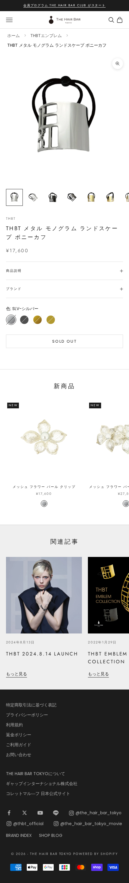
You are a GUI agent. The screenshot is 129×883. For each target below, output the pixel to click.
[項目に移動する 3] (52, 197)
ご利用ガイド (18, 745)
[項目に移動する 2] (33, 197)
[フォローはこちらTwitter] (25, 813)
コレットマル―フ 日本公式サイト (38, 793)
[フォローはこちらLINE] (56, 813)
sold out (64, 341)
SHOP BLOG (50, 835)
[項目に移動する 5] (91, 197)
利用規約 (14, 725)
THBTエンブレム (46, 36)
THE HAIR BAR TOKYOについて (35, 774)
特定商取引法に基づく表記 (31, 705)
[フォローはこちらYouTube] (40, 813)
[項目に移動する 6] (110, 197)
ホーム (13, 36)
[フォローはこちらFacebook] (9, 813)
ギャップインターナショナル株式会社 (41, 784)
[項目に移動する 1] (14, 197)
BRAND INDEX (19, 835)
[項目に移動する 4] (72, 197)
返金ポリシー (18, 735)
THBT (11, 218)
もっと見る (16, 674)
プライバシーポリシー (27, 715)
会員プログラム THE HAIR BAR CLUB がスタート (64, 5)
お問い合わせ (18, 755)
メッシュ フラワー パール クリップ (44, 486)
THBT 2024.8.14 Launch (42, 653)
